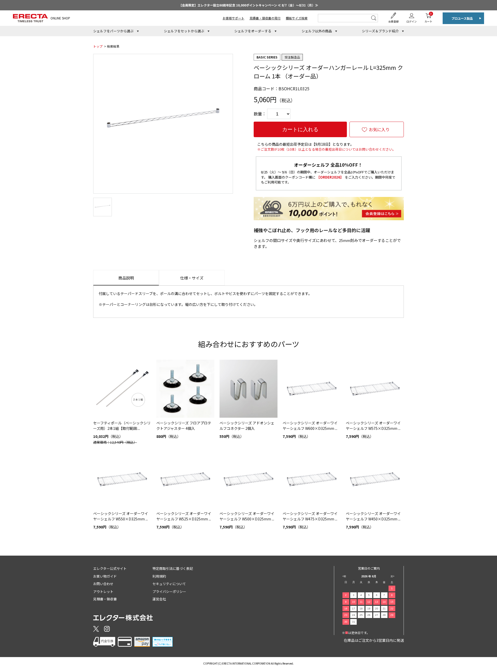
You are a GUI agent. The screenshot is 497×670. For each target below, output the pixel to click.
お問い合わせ (103, 583)
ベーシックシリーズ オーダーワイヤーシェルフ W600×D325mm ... (310, 425)
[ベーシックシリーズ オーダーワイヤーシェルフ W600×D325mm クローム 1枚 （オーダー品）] (312, 389)
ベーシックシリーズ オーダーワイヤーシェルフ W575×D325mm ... (373, 425)
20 (376, 608)
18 (361, 608)
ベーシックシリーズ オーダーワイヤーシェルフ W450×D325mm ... (373, 516)
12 (368, 601)
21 (384, 608)
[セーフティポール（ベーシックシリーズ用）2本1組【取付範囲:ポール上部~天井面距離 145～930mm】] (122, 389)
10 (353, 601)
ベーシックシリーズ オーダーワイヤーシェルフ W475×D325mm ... (310, 516)
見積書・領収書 (105, 599)
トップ (98, 46)
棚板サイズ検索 (297, 18)
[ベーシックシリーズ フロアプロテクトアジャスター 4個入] (185, 389)
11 (361, 601)
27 (376, 615)
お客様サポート (233, 18)
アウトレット (103, 591)
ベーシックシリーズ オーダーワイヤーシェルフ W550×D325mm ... (120, 516)
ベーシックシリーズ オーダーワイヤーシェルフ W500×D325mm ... (247, 516)
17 (353, 608)
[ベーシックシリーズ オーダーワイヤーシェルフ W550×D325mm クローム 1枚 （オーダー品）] (122, 479)
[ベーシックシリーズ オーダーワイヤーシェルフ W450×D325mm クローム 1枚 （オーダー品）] (375, 479)
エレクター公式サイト (110, 568)
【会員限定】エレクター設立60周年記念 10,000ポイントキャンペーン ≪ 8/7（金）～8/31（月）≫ (248, 5)
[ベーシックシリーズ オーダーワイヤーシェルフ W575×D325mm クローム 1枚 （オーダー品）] (375, 389)
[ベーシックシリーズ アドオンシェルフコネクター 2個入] (248, 389)
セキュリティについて (169, 583)
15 (391, 601)
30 (345, 621)
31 (353, 621)
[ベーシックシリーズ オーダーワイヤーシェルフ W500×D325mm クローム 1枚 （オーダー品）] (248, 479)
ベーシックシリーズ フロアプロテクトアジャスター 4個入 (183, 425)
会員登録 (393, 21)
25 (361, 615)
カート (428, 17)
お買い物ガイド (105, 576)
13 (376, 601)
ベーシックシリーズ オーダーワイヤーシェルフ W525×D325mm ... (183, 516)
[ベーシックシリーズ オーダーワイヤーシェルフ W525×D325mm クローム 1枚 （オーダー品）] (185, 479)
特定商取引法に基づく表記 (172, 568)
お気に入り (379, 129)
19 (368, 608)
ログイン (411, 21)
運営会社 (159, 599)
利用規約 (159, 576)
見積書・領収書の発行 (265, 18)
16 (345, 608)
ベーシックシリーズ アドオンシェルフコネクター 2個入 (247, 425)
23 (345, 615)
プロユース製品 (462, 18)
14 (384, 601)
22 (391, 608)
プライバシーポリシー (169, 591)
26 (368, 615)
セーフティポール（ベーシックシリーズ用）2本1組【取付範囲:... (122, 425)
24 (353, 615)
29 (391, 615)
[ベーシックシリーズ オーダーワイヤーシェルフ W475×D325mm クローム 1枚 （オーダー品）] (312, 479)
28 (384, 615)
